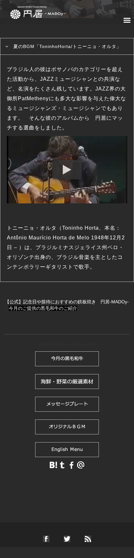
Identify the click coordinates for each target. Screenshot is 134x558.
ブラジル (46, 247)
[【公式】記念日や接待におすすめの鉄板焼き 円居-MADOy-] (37, 11)
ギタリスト (59, 267)
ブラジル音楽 (73, 257)
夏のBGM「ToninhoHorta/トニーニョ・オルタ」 (67, 46)
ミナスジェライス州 (82, 247)
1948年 (100, 237)
